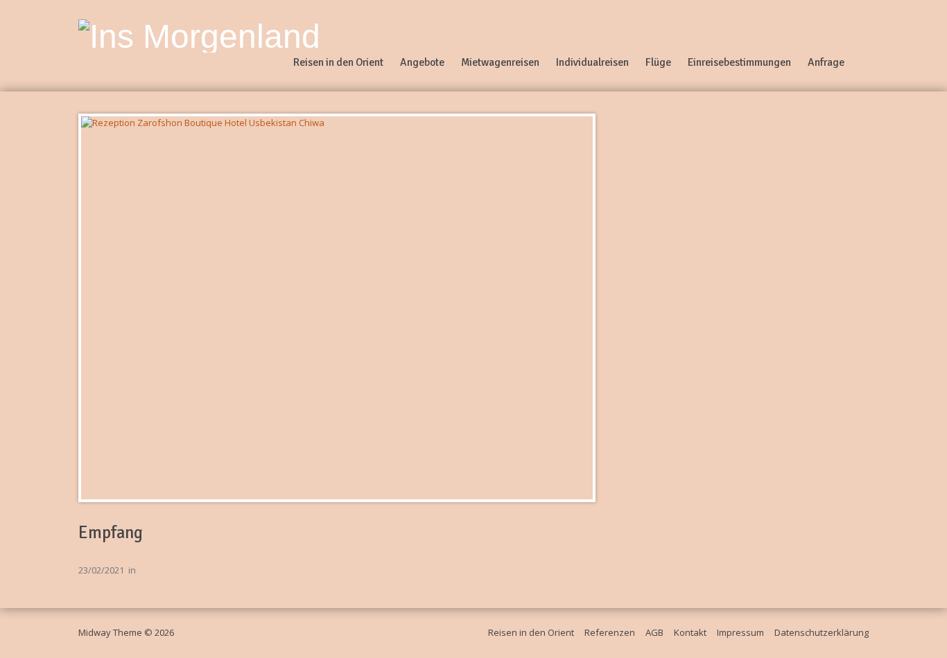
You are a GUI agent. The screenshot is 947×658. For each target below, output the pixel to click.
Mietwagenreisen (500, 62)
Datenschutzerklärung (821, 632)
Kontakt (690, 632)
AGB (654, 632)
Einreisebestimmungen (739, 62)
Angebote (422, 62)
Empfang (110, 532)
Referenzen (609, 632)
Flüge (658, 62)
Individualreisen (592, 62)
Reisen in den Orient (338, 62)
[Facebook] (863, 45)
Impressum (740, 632)
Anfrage (826, 62)
